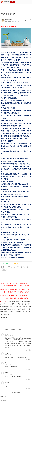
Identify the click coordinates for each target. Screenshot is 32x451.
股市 (15, 267)
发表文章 (6, 397)
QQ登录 (19, 329)
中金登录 (6, 329)
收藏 (16, 263)
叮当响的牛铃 (8, 19)
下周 (4, 269)
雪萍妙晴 (7, 334)
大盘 (27, 267)
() (26, 350)
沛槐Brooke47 (8, 362)
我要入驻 (2, 397)
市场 (21, 267)
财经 (9, 267)
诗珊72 (6, 372)
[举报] (29, 350)
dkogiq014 (7, 382)
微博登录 (13, 329)
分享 (6, 263)
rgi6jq (6, 353)
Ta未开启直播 (3, 400)
